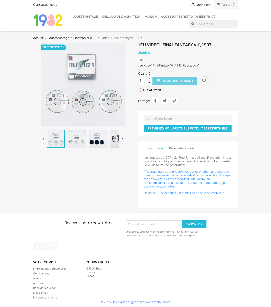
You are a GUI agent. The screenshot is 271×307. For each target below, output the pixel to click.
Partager (155, 100)
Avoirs (37, 278)
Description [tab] (155, 148)
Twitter (45, 246)
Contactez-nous (45, 5)
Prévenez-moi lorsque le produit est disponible (188, 128)
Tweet (164, 100)
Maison (151, 17)
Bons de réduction (45, 288)
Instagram (53, 246)
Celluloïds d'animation (121, 17)
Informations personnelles (50, 268)
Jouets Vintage (85, 17)
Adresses (39, 283)
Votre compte (45, 262)
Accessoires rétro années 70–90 (188, 17)
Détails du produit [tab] (181, 148)
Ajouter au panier (174, 80)
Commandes (41, 273)
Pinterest (174, 100)
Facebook (37, 246)
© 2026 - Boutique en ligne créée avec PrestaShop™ (135, 302)
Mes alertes (40, 292)
